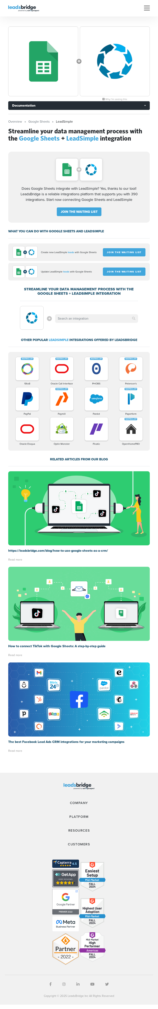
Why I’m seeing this (116, 99)
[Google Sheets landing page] (43, 61)
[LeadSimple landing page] (115, 61)
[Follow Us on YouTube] (92, 984)
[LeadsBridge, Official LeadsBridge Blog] (23, 8)
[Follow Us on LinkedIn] (78, 984)
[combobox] (96, 318)
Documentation (23, 105)
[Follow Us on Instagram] (64, 984)
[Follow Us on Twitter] (107, 984)
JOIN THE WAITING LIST (79, 211)
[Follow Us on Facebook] (50, 984)
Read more (15, 559)
